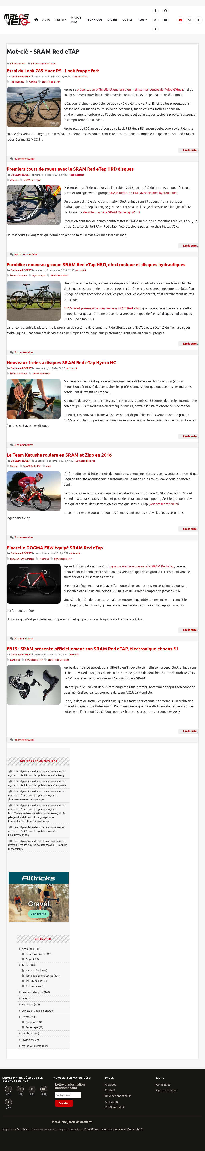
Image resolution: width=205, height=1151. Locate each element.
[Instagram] (165, 11)
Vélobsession (29, 1033)
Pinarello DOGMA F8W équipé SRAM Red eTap (55, 548)
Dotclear (22, 1129)
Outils (127, 20)
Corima (33, 81)
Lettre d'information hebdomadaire (70, 1086)
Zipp (48, 466)
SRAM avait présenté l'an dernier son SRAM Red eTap (102, 308)
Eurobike (15, 659)
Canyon (14, 466)
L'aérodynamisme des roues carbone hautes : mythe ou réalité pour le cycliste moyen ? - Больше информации (37, 845)
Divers (112, 20)
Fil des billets (18, 63)
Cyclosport (32, 1022)
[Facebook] (155, 11)
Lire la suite (190, 150)
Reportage (32, 1027)
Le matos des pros (85, 460)
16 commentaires (25, 739)
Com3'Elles (163, 1084)
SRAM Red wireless (58, 659)
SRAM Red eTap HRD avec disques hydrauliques (143, 193)
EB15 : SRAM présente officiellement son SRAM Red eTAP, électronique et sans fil (92, 649)
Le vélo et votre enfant (35, 1010)
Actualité (81, 270)
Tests (59, 20)
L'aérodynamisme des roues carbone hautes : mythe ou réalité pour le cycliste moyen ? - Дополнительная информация (36, 795)
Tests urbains (33, 986)
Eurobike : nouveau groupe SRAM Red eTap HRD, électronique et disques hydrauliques (96, 265)
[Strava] (155, 29)
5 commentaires (24, 638)
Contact (110, 1090)
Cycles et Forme (166, 1090)
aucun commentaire (26, 254)
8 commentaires (24, 537)
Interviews (28, 1039)
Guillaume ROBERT (21, 76)
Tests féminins (34, 981)
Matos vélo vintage (33, 1046)
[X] (155, 20)
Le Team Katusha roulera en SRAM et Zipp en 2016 (59, 455)
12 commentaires (25, 158)
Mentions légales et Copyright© (122, 1129)
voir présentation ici (164, 504)
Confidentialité (114, 1107)
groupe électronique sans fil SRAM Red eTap (142, 566)
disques (14, 180)
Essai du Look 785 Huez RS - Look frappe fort (53, 71)
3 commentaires (24, 352)
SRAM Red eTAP (51, 81)
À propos (110, 1084)
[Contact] (180, 20)
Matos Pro (76, 20)
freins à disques (18, 275)
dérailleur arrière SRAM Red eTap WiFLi (111, 212)
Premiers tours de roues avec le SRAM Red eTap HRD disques (70, 169)
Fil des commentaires (43, 63)
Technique (94, 20)
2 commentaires (24, 445)
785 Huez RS (17, 81)
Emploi (30, 959)
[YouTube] (165, 20)
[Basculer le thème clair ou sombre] (199, 20)
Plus (141, 20)
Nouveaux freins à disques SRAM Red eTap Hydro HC (61, 363)
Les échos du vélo (36, 954)
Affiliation (111, 1102)
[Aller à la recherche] (189, 20)
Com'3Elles (91, 1129)
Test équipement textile (39, 975)
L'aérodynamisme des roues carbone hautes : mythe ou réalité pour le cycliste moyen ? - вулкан (37, 783)
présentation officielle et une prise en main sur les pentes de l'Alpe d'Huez (130, 90)
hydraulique (38, 275)
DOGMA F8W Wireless (22, 558)
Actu (46, 20)
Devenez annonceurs (118, 1096)
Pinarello (44, 558)
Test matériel (80, 76)
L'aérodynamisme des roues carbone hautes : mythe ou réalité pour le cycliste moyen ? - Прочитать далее (36, 831)
